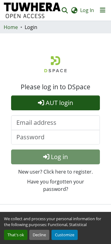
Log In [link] (87, 10)
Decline (39, 235)
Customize (64, 235)
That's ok (15, 235)
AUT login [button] (58, 103)
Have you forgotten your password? (55, 185)
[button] (32, 10)
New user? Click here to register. (55, 171)
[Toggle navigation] (102, 10)
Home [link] (11, 27)
